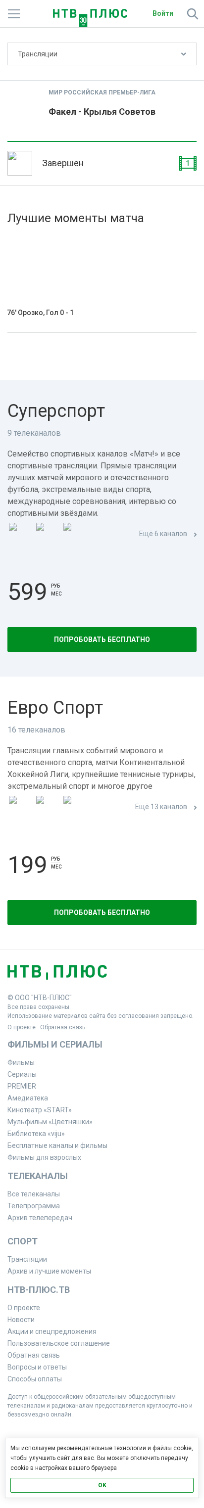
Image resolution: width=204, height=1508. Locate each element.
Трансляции (37, 54)
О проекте (21, 1027)
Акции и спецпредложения (52, 1331)
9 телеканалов (34, 433)
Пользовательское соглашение (58, 1343)
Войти (163, 13)
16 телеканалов (36, 729)
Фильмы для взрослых (44, 1157)
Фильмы (21, 1062)
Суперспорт (56, 411)
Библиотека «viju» (36, 1134)
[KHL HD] (75, 807)
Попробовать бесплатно (102, 639)
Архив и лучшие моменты (49, 1271)
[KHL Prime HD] (47, 807)
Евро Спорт (55, 707)
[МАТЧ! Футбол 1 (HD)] (47, 534)
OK (102, 1485)
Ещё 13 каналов (161, 807)
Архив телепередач (39, 1218)
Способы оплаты (34, 1379)
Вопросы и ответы (37, 1367)
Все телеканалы (33, 1194)
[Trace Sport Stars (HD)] (20, 807)
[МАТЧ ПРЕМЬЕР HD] (20, 534)
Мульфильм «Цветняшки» (50, 1122)
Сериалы (22, 1074)
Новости (21, 1320)
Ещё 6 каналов (163, 534)
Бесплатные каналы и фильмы (57, 1145)
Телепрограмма (33, 1206)
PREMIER (21, 1086)
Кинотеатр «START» (39, 1110)
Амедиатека (27, 1098)
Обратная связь (62, 1027)
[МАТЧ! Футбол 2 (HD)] (75, 534)
